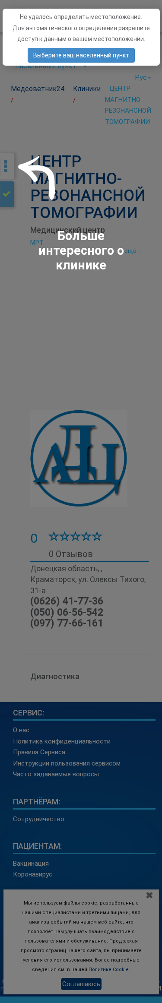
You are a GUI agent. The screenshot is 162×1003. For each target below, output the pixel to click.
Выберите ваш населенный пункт (81, 55)
